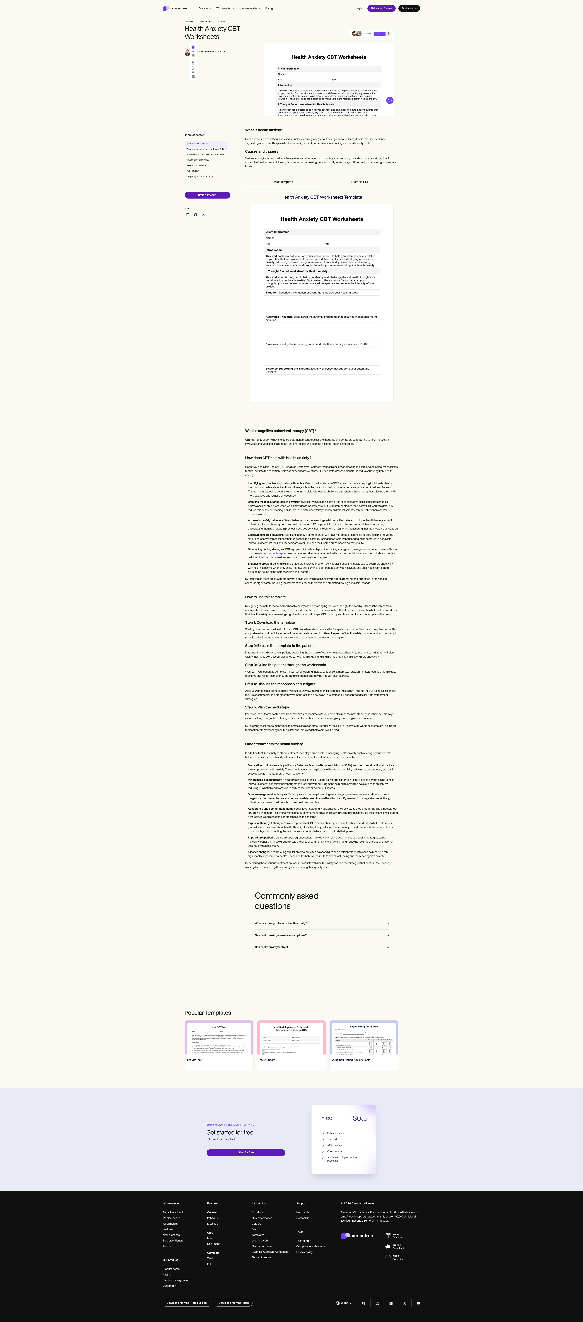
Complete (213, 1253)
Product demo (171, 1269)
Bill (209, 1264)
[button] (344, 1303)
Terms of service (261, 1257)
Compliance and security (311, 1246)
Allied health (170, 1224)
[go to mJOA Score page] (219, 1037)
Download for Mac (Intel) (234, 1303)
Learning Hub (260, 1241)
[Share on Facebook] (195, 214)
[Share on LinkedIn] (187, 214)
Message (212, 1224)
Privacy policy (304, 1252)
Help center (303, 1212)
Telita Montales (202, 52)
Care (210, 1233)
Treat (210, 1258)
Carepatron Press (262, 1246)
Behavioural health (173, 1212)
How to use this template (198, 160)
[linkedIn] (391, 1303)
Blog (254, 1229)
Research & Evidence (196, 166)
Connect (212, 1212)
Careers (256, 1224)
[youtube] (418, 1303)
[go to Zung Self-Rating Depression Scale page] (364, 1037)
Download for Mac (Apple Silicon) (187, 1303)
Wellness (168, 1229)
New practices (171, 1235)
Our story (257, 1212)
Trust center (303, 1241)
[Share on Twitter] (203, 214)
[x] (405, 1303)
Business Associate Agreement (270, 1252)
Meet (210, 1238)
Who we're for (223, 8)
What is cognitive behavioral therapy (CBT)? (206, 149)
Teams (166, 1246)
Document (213, 1244)
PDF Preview (192, 171)
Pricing (269, 8)
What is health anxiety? (197, 144)
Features (203, 8)
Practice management (176, 1280)
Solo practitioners (173, 1241)
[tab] (283, 182)
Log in (359, 8)
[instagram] (377, 1303)
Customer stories (248, 8)
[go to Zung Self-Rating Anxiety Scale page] (291, 1037)
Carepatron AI (171, 1286)
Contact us (302, 1218)
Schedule (213, 1218)
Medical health (171, 1218)
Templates (258, 1235)
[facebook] (364, 1303)
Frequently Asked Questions (199, 176)
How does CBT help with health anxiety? (205, 155)
